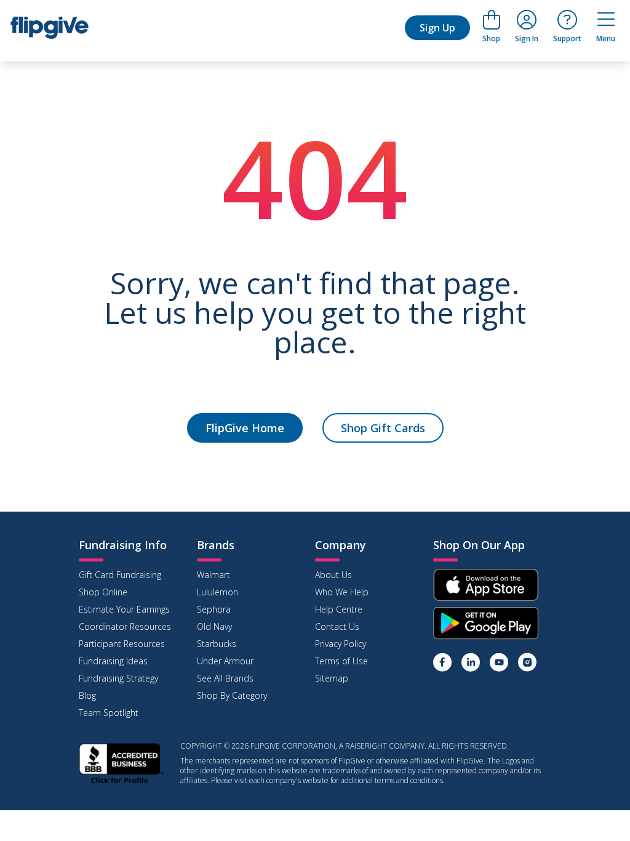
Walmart (213, 575)
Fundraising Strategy (118, 678)
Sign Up (437, 27)
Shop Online (103, 592)
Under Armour (225, 661)
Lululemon (217, 592)
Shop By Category (232, 695)
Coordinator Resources (125, 626)
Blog (87, 695)
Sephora (214, 609)
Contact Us (337, 626)
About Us (333, 575)
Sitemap (331, 678)
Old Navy (214, 626)
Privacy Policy (340, 644)
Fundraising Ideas (113, 661)
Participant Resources (122, 644)
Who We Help (342, 592)
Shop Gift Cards (383, 427)
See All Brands (225, 678)
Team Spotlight (108, 712)
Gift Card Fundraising (120, 575)
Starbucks (216, 644)
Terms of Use (341, 661)
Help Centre (338, 609)
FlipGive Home (244, 427)
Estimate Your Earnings (124, 609)
